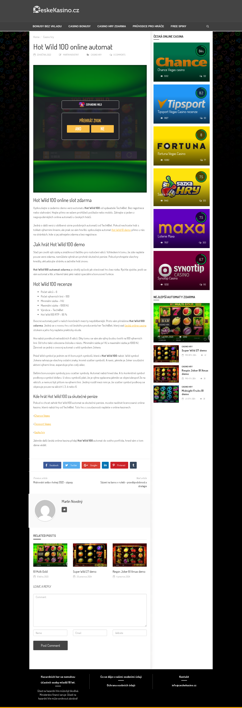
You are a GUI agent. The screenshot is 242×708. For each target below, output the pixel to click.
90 (204, 284)
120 (204, 200)
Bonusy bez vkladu (47, 26)
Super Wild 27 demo (84, 571)
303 (204, 242)
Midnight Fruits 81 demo (193, 392)
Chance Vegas (42, 415)
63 (205, 118)
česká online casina (135, 325)
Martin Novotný (71, 54)
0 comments (119, 54)
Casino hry (48, 37)
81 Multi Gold (40, 571)
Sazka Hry (164, 194)
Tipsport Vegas (42, 424)
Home (36, 37)
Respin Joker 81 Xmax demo (129, 571)
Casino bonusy (79, 26)
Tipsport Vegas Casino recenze (178, 112)
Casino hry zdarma (111, 26)
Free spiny (178, 26)
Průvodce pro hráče (148, 26)
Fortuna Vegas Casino (171, 154)
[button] (208, 26)
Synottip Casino (168, 278)
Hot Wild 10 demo (121, 230)
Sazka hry (39, 432)
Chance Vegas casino (171, 70)
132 (204, 76)
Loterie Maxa (166, 236)
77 (205, 160)
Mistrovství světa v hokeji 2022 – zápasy (53, 482)
